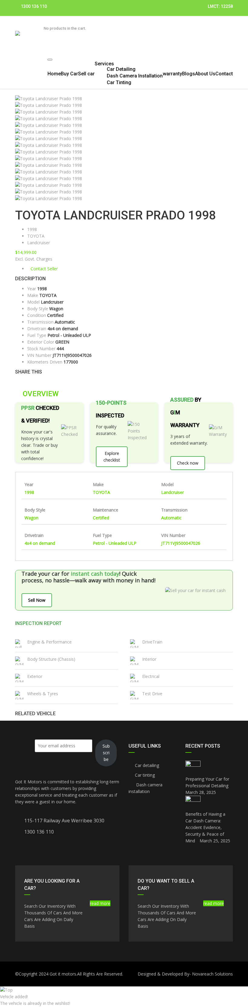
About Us (205, 73)
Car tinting (145, 775)
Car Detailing (121, 69)
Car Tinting (119, 82)
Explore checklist (111, 456)
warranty (172, 73)
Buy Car (69, 73)
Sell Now (36, 600)
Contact (224, 73)
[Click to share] (16, 382)
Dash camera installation (145, 788)
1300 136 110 (33, 6)
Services (104, 63)
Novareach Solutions (212, 974)
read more (100, 903)
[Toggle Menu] (49, 60)
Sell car (86, 73)
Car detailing (147, 765)
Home (54, 73)
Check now (187, 463)
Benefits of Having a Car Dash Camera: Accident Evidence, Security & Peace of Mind (205, 827)
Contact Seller (44, 268)
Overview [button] (40, 394)
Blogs (188, 73)
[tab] (124, 393)
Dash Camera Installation (135, 76)
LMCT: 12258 (220, 6)
